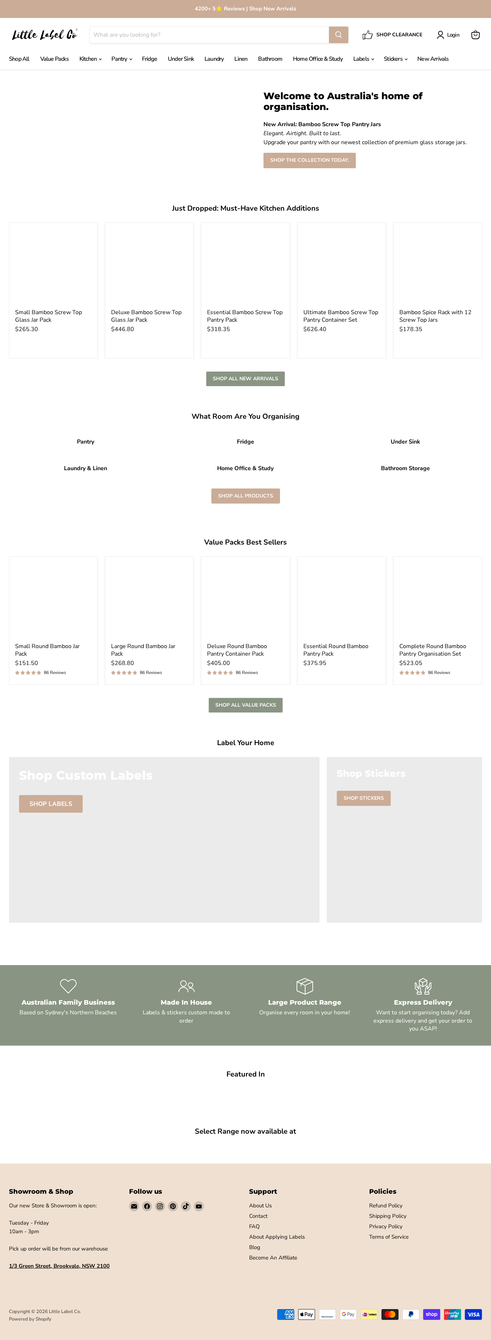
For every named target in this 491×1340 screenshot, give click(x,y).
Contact (258, 1216)
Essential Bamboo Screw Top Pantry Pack (245, 316)
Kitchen (88, 59)
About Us (260, 1205)
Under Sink (181, 59)
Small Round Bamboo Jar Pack (47, 650)
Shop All (19, 59)
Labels (361, 59)
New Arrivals (433, 59)
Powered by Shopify (30, 1319)
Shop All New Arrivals (245, 378)
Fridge (149, 59)
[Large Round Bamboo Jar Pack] (149, 601)
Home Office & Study (318, 59)
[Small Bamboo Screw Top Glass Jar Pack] (53, 267)
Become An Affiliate (273, 1257)
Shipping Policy (388, 1216)
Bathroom (270, 59)
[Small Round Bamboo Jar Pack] (53, 601)
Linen (240, 59)
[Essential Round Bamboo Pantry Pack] (341, 601)
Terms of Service (389, 1236)
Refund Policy (386, 1205)
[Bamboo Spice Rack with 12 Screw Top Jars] (437, 267)
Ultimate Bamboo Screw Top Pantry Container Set (340, 316)
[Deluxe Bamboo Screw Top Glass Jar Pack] (149, 267)
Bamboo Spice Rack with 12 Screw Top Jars (435, 316)
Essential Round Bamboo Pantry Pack (335, 650)
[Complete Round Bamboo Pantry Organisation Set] (437, 601)
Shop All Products (245, 495)
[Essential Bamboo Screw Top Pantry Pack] (245, 267)
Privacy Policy (386, 1226)
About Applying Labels (277, 1236)
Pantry (119, 59)
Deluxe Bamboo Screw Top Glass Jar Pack (146, 316)
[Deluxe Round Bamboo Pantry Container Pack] (245, 601)
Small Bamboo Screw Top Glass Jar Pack (48, 316)
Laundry (214, 59)
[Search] (338, 35)
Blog (254, 1247)
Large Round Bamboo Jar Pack (143, 650)
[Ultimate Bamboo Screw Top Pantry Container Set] (341, 267)
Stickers (394, 59)
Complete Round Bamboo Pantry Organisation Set (432, 650)
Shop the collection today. (309, 160)
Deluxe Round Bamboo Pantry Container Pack (237, 650)
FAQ (254, 1226)
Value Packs (54, 59)
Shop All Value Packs (245, 705)
